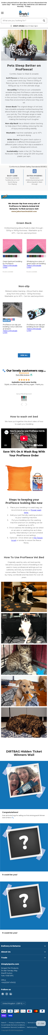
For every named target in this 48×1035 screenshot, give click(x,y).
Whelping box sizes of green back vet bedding (36, 262)
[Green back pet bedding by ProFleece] (12, 249)
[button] (22, 404)
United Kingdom (12, 1003)
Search (3, 1022)
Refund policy (32, 1027)
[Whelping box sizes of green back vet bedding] (36, 249)
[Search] (44, 20)
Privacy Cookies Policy (17, 1022)
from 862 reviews (22, 375)
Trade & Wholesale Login (10, 266)
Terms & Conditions (34, 1022)
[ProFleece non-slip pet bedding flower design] (36, 312)
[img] (24, 373)
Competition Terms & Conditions (13, 1027)
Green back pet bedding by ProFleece (12, 262)
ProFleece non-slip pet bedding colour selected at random (12, 327)
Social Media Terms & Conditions (13, 1025)
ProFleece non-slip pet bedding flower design (36, 326)
